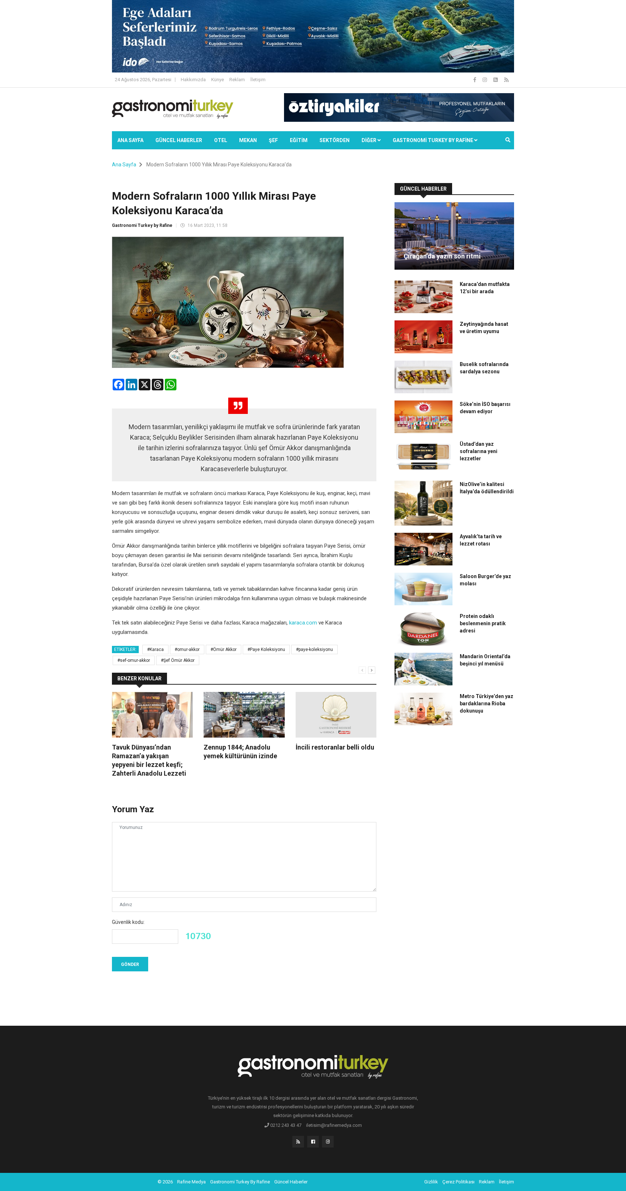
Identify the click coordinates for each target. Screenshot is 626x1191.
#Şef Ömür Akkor (178, 660)
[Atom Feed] (496, 80)
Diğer (369, 140)
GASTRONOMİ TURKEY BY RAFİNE (433, 140)
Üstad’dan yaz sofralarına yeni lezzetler (478, 451)
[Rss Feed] (506, 80)
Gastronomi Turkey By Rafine (240, 1181)
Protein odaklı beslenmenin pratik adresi (483, 623)
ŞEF (273, 140)
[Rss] (298, 1142)
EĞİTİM (299, 140)
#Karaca (155, 649)
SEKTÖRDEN (335, 140)
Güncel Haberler (178, 140)
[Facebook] (475, 80)
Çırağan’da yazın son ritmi (442, 256)
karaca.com (303, 622)
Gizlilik (431, 1181)
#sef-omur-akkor (133, 660)
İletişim (258, 79)
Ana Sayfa (130, 140)
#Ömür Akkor (223, 649)
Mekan (248, 140)
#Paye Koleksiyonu (266, 649)
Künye (217, 79)
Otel (220, 140)
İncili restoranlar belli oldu (335, 747)
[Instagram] (485, 80)
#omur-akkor (187, 649)
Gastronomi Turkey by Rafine (142, 225)
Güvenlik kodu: (128, 922)
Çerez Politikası (458, 1181)
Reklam (237, 79)
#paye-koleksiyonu (314, 649)
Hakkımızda (193, 79)
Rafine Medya (191, 1181)
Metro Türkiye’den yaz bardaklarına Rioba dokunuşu (486, 703)
